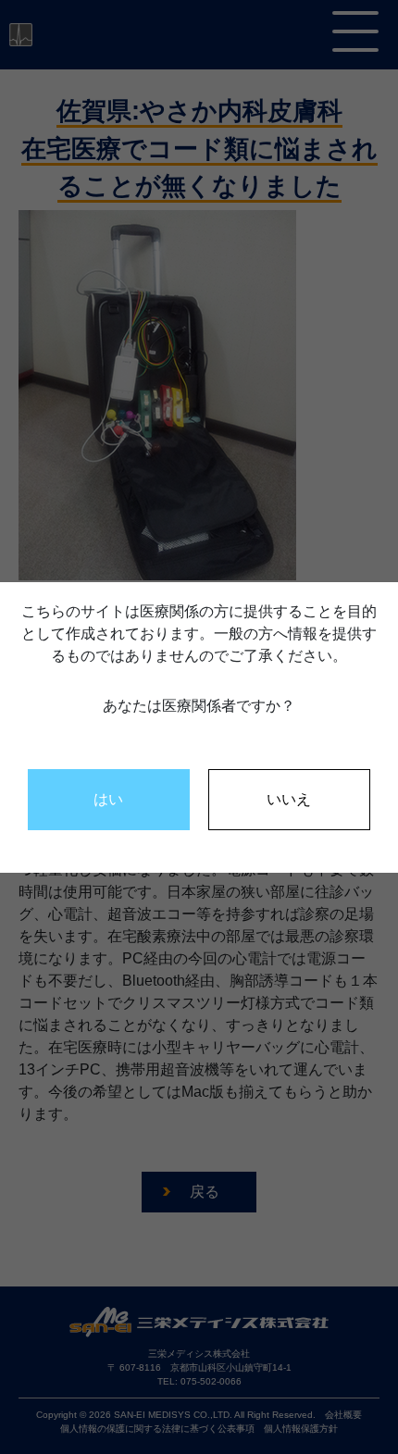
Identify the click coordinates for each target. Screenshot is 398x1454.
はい (108, 799)
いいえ (289, 799)
